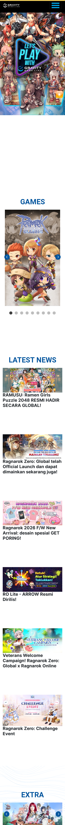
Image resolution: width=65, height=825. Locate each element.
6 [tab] (38, 313)
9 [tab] (54, 313)
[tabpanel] (32, 258)
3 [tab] (21, 313)
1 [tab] (11, 313)
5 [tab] (32, 313)
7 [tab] (43, 313)
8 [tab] (49, 313)
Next (59, 258)
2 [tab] (16, 313)
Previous (6, 258)
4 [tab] (27, 313)
